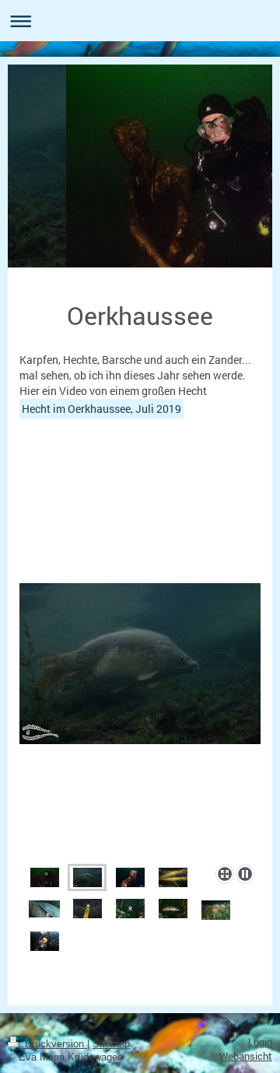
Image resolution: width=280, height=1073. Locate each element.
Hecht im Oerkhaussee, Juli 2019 (101, 408)
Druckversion (54, 1044)
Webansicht (245, 1056)
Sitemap (111, 1044)
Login (260, 1042)
